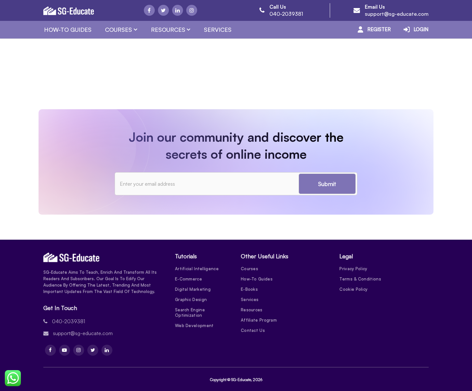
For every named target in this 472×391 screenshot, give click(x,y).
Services (218, 29)
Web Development (194, 325)
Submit (327, 183)
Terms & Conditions (360, 278)
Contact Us (253, 330)
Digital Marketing (193, 289)
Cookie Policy (353, 289)
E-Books (249, 289)
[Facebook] (149, 10)
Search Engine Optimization (190, 312)
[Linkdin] (177, 10)
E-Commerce (188, 278)
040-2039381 (286, 14)
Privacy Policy (353, 268)
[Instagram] (191, 10)
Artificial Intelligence (197, 268)
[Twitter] (163, 10)
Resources (168, 29)
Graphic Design (191, 299)
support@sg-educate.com (397, 14)
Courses (118, 29)
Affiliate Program (259, 320)
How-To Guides (68, 29)
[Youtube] (64, 350)
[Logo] (68, 10)
